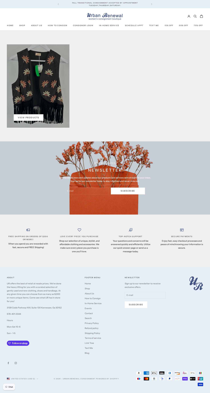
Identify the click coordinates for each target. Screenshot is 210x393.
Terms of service (93, 338)
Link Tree (89, 343)
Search (88, 318)
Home (10, 25)
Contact (89, 313)
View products (28, 117)
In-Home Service (109, 25)
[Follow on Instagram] (15, 363)
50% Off (183, 25)
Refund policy (91, 328)
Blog (87, 353)
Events (88, 308)
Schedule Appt (134, 25)
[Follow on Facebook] (8, 363)
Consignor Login (83, 25)
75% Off (198, 25)
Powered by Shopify (107, 379)
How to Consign (57, 25)
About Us (36, 25)
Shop (22, 25)
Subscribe (128, 191)
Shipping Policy (92, 333)
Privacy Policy (92, 323)
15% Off (169, 25)
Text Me (154, 25)
